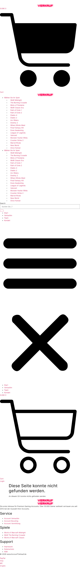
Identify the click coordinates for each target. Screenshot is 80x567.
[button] (40, 303)
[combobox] (40, 206)
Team (6, 218)
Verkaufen (8, 215)
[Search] (2, 211)
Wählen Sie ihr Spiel (12, 98)
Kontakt (7, 220)
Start (6, 213)
